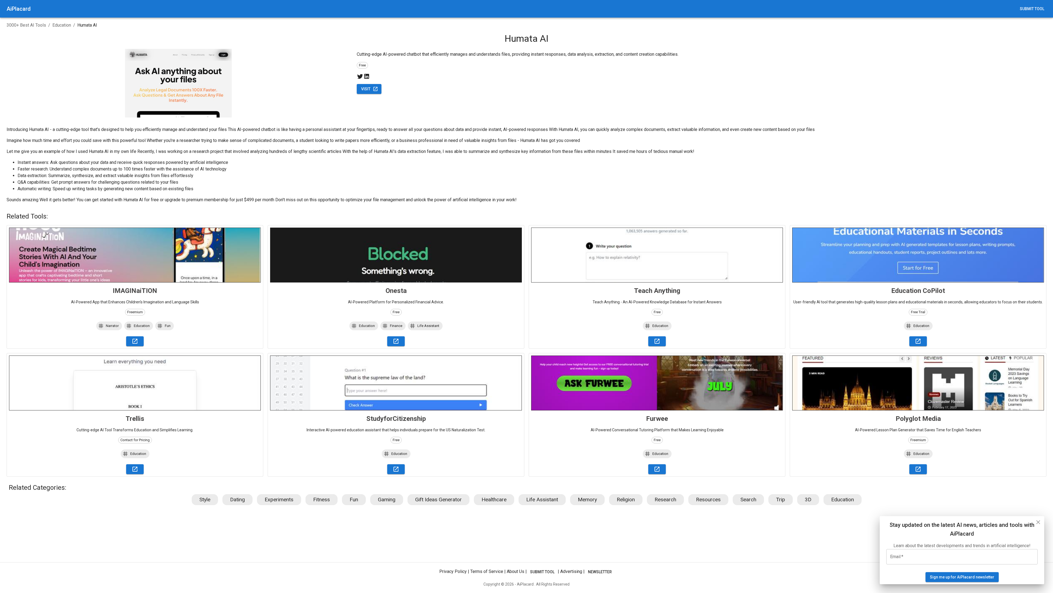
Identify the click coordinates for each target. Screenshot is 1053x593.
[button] (109, 325)
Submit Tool (1032, 9)
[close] (1038, 522)
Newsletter (600, 572)
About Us (515, 571)
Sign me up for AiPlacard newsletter (962, 577)
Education (61, 25)
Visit (365, 89)
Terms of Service (486, 571)
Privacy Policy (453, 571)
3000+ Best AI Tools (26, 25)
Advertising (571, 571)
